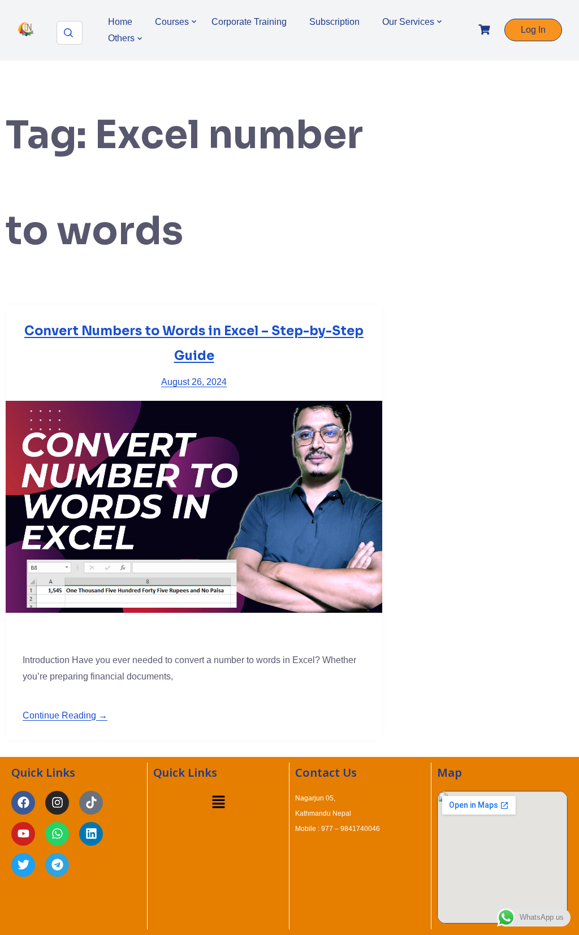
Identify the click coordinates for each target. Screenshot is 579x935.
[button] (218, 803)
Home (120, 22)
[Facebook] (23, 803)
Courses (172, 22)
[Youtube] (23, 834)
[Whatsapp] (57, 834)
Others (121, 38)
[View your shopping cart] (485, 29)
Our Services (408, 22)
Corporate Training (249, 22)
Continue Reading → (65, 715)
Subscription (334, 22)
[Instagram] (57, 803)
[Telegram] (57, 865)
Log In (533, 29)
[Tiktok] (91, 803)
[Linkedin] (91, 834)
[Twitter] (23, 865)
